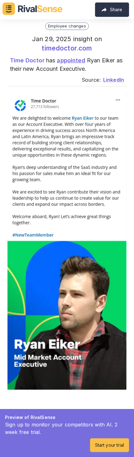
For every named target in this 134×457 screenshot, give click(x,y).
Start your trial (109, 445)
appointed (71, 60)
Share (116, 9)
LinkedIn (113, 80)
